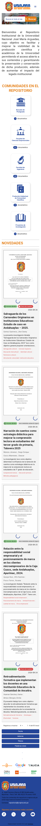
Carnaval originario (25, 349)
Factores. (16, 718)
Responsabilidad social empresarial (15, 597)
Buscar (32, 19)
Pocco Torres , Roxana (12, 580)
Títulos (20, 741)
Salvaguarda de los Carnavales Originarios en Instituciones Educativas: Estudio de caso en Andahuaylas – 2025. (18, 320)
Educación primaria (25, 473)
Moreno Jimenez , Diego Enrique (16, 452)
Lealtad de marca (9, 604)
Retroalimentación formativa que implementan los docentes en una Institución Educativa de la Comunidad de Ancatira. (19, 683)
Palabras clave (20, 746)
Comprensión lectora (10, 473)
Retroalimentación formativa (12, 715)
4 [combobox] (20, 725)
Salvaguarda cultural (10, 349)
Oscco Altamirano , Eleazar (13, 456)
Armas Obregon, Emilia (12, 698)
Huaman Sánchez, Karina (12, 694)
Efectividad (7, 718)
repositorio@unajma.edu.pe (19, 803)
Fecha (20, 731)
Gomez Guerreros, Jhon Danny (15, 332)
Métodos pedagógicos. (10, 476)
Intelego (30, 824)
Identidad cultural (26, 352)
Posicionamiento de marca (12, 601)
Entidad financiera (29, 601)
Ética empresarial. (22, 604)
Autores (20, 736)
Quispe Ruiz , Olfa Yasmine (13, 577)
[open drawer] (35, 6)
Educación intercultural (11, 352)
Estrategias (27, 715)
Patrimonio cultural (9, 355)
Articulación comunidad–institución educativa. (18, 358)
